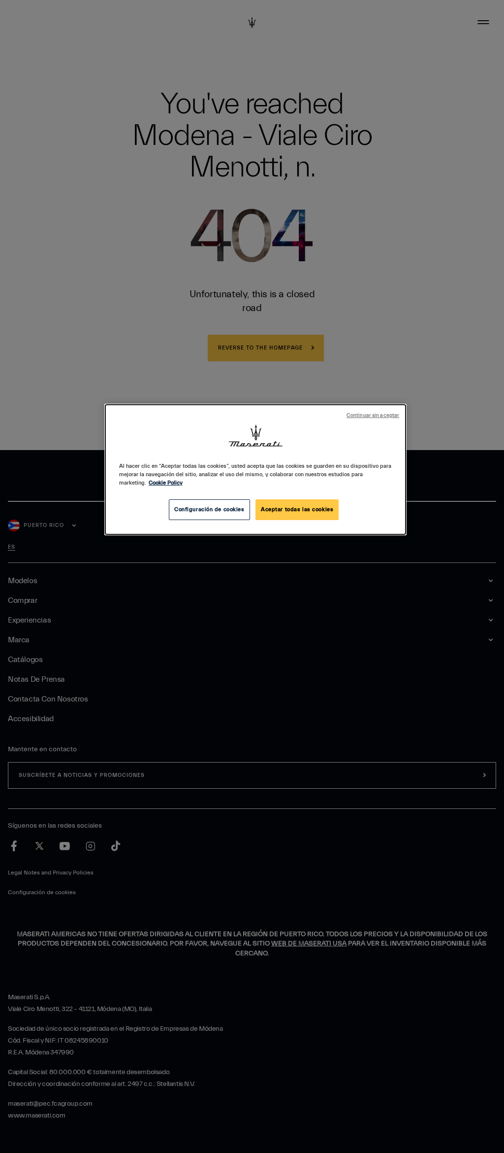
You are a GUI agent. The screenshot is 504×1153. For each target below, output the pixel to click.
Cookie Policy (166, 483)
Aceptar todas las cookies (297, 509)
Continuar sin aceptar (372, 416)
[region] (255, 469)
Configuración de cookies (209, 509)
